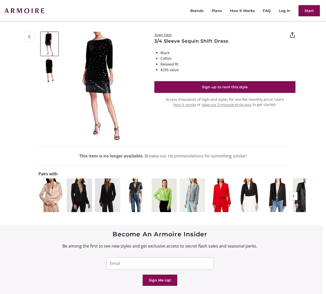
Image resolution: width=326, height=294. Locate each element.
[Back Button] (29, 37)
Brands (196, 10)
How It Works (242, 10)
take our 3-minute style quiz (227, 104)
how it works (184, 104)
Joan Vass (163, 34)
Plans (217, 10)
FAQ (267, 10)
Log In (284, 10)
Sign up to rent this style (225, 87)
